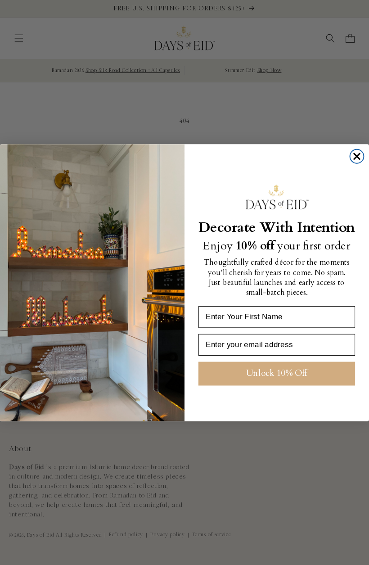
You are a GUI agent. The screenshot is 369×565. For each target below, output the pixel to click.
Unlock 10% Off (276, 373)
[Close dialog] (357, 156)
